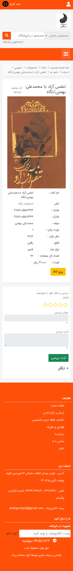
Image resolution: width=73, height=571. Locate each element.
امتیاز (66, 297)
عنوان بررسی (61, 312)
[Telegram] (55, 540)
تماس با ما (58, 441)
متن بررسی (62, 331)
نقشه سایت (57, 405)
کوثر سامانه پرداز (21, 555)
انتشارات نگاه (25, 203)
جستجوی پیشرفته (12, 42)
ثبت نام (12, 533)
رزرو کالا (58, 271)
